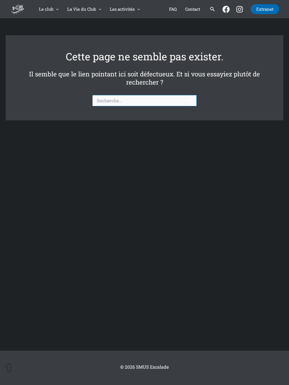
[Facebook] (226, 9)
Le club (46, 9)
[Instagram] (239, 9)
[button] (56, 9)
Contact (192, 9)
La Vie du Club (81, 9)
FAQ (173, 9)
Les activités (122, 9)
